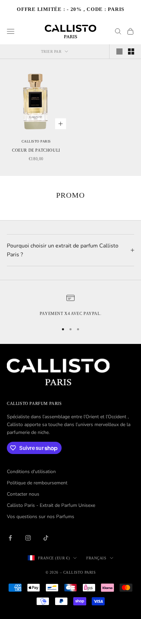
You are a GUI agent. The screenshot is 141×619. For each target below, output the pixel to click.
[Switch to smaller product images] (131, 51)
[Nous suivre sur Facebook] (10, 537)
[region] (70, 305)
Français (96, 558)
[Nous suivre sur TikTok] (45, 537)
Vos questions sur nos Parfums (40, 516)
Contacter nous (23, 494)
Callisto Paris (36, 141)
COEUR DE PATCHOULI (36, 150)
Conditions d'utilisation (31, 471)
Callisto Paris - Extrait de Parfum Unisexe (51, 505)
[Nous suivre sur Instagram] (28, 537)
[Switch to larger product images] (119, 51)
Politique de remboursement (37, 483)
